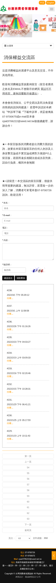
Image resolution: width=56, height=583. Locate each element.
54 (28, 467)
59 (28, 496)
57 (28, 484)
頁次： (12, 538)
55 (28, 473)
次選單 (9, 46)
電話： (5, 228)
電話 (22, 552)
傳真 (22, 556)
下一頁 (28, 524)
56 (28, 479)
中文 (42, 2)
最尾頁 (28, 530)
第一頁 (28, 456)
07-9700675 (30, 556)
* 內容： (6, 240)
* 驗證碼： (7, 264)
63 (28, 518)
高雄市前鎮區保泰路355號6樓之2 (30, 562)
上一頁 (28, 461)
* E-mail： (7, 215)
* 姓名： (6, 203)
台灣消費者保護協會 (19, 9)
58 (28, 490)
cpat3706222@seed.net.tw (30, 559)
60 (28, 501)
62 (28, 513)
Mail (16, 559)
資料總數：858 (40, 538)
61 (28, 507)
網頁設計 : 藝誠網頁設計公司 (28, 577)
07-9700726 (30, 552)
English (50, 2)
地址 (13, 562)
